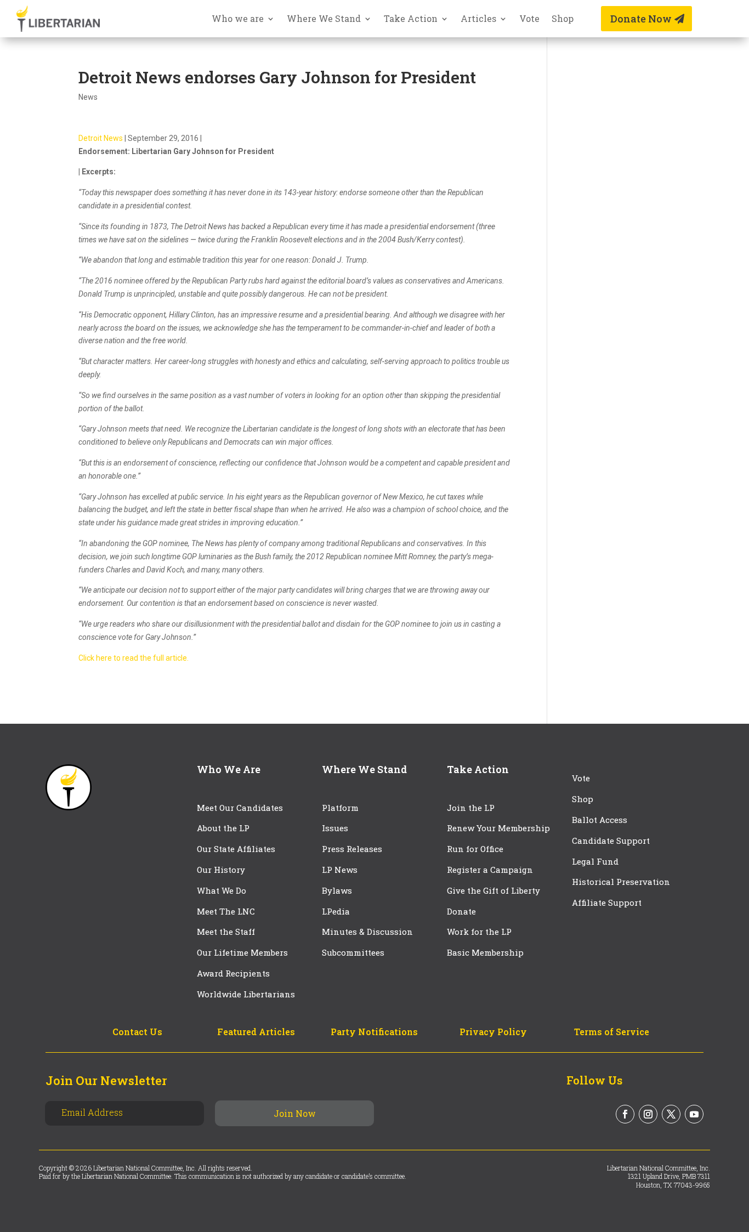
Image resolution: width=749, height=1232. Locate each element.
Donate (461, 911)
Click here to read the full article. (133, 658)
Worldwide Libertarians (246, 994)
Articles (478, 19)
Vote (529, 19)
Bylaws (337, 890)
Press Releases (352, 848)
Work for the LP (479, 931)
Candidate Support (611, 840)
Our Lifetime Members (242, 952)
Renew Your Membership (498, 827)
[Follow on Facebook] (625, 1114)
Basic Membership (485, 952)
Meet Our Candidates (240, 807)
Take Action (411, 19)
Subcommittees (353, 952)
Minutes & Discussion (367, 931)
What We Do (221, 890)
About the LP (223, 827)
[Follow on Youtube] (694, 1114)
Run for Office (475, 848)
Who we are (238, 19)
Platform (340, 807)
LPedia (336, 911)
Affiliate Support (607, 902)
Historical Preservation (621, 881)
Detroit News (100, 138)
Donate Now (641, 18)
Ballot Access (600, 819)
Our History (221, 869)
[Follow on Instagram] (648, 1114)
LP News (340, 869)
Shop (563, 19)
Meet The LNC (226, 911)
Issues (335, 827)
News (88, 97)
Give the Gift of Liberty (493, 890)
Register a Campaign (490, 869)
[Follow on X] (671, 1114)
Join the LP (471, 807)
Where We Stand (324, 19)
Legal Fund (595, 861)
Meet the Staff (226, 931)
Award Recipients (233, 973)
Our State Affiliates (236, 848)
